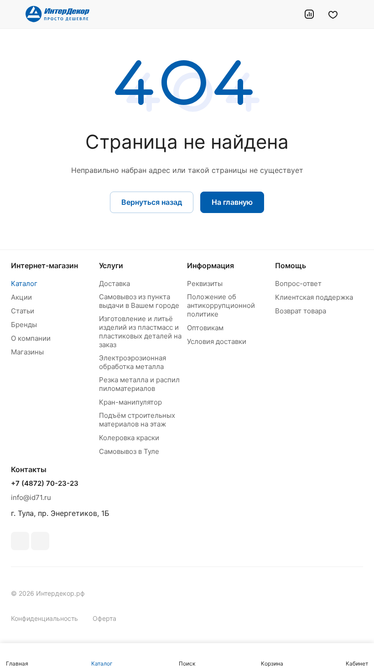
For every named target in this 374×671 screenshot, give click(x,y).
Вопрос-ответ (298, 283)
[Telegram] (40, 541)
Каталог (24, 283)
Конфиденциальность (44, 618)
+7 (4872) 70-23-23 (44, 483)
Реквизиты (205, 283)
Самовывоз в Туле (129, 451)
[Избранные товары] (333, 14)
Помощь (290, 265)
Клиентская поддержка (314, 297)
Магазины (27, 352)
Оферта (104, 618)
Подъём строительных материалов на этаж (137, 419)
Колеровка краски (129, 437)
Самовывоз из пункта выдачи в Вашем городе (139, 301)
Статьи (22, 311)
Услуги (111, 265)
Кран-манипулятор (130, 402)
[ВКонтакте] (20, 541)
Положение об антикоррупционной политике (221, 305)
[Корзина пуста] (357, 14)
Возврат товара (300, 311)
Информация (210, 265)
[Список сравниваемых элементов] (309, 14)
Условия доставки (216, 341)
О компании (31, 338)
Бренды (24, 324)
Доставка (114, 283)
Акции (21, 297)
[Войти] (286, 14)
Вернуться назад (151, 202)
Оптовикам (205, 327)
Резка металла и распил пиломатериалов (139, 384)
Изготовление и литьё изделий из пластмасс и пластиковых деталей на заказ (140, 331)
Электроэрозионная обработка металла (132, 362)
